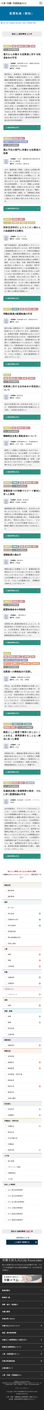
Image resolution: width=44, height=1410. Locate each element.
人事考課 (26, 657)
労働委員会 (12, 1173)
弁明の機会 (12, 1098)
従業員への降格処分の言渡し (17, 671)
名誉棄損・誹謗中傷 (15, 1074)
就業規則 (11, 1045)
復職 (9, 1022)
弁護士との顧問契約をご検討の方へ (14, 1340)
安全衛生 (11, 1109)
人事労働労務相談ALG (13, 3)
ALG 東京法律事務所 (11, 49)
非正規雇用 (12, 925)
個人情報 (11, 1161)
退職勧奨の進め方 (12, 554)
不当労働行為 (12, 1138)
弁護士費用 (6, 1311)
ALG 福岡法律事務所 (15, 1220)
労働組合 (23, 223)
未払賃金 (11, 913)
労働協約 (11, 1144)
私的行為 (11, 1086)
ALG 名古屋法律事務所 (16, 1202)
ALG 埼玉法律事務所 (25, 727)
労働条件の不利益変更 (11, 142)
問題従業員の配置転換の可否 (17, 314)
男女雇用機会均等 (14, 937)
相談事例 (7, 46)
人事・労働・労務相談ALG (11, 1375)
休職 (9, 1016)
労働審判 (11, 1115)
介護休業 (11, 1034)
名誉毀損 (11, 1056)
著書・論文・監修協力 (10, 1304)
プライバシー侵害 (14, 1167)
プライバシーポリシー (22, 1388)
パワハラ (7, 486)
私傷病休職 (30, 783)
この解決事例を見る (12, 127)
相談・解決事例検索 (9, 1333)
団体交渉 (31, 223)
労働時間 (11, 977)
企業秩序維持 (26, 663)
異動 (13, 46)
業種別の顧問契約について (11, 1347)
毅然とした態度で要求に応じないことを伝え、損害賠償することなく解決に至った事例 (22, 735)
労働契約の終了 (17, 724)
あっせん (11, 907)
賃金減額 (24, 142)
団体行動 (11, 1150)
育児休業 (11, 1028)
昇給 (33, 657)
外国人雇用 (12, 943)
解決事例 (7, 375)
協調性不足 (16, 663)
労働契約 (24, 660)
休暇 (9, 1005)
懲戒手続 (11, 1092)
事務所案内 (6, 1290)
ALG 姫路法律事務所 (15, 1214)
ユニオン (7, 223)
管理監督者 (12, 931)
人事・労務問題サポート (11, 1354)
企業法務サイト (7, 1368)
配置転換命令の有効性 (14, 609)
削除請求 (11, 1080)
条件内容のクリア (22, 1237)
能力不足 (7, 663)
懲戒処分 (11, 1062)
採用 (9, 954)
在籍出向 (31, 378)
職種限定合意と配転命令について (20, 436)
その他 (10, 1179)
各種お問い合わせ (8, 1319)
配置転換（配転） (23, 46)
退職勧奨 (15, 309)
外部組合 (15, 223)
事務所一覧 (6, 1297)
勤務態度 (36, 663)
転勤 (33, 46)
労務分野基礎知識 (8, 1361)
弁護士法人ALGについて (11, 1326)
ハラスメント (12, 994)
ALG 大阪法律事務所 (15, 1208)
